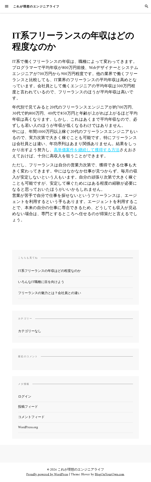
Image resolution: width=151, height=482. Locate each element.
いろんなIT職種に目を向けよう (41, 282)
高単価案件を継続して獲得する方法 (87, 150)
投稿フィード (28, 407)
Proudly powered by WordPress (47, 474)
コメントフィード (31, 417)
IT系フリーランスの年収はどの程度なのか (49, 271)
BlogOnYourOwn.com (109, 474)
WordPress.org (28, 427)
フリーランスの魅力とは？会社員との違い (49, 293)
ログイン (24, 397)
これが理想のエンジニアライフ (36, 6)
